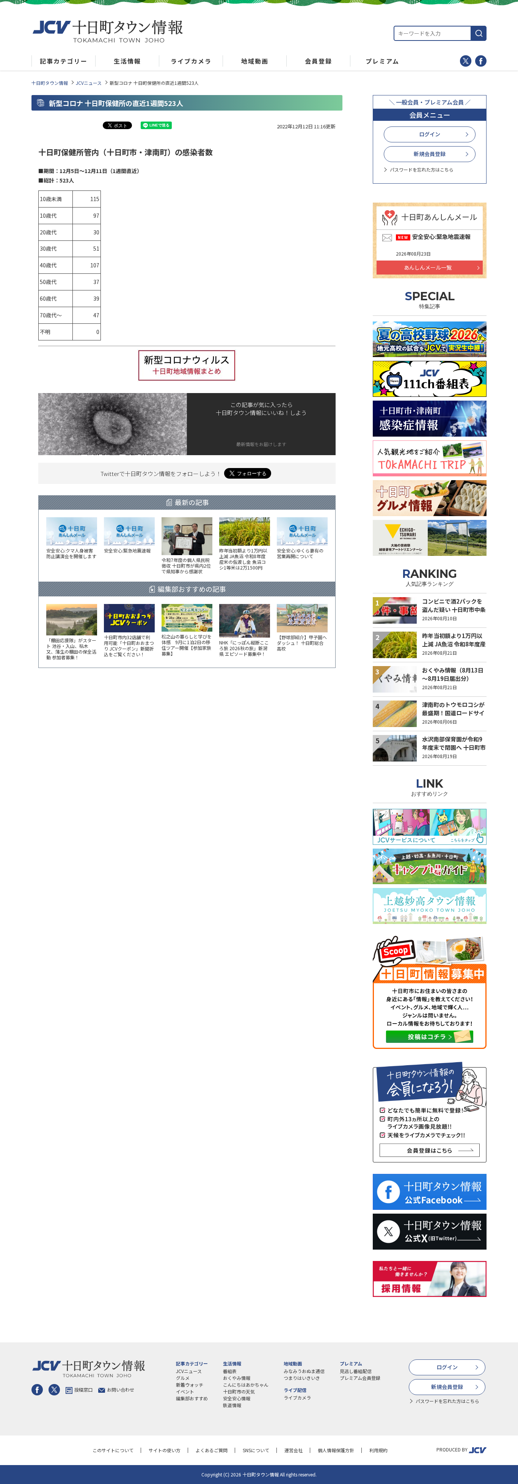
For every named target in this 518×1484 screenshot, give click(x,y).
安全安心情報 (236, 1398)
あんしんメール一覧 (428, 267)
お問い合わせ (120, 1389)
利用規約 (378, 1450)
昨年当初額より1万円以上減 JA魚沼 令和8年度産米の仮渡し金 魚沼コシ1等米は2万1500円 (454, 648)
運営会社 (293, 1450)
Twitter (465, 61)
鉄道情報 (232, 1405)
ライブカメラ (297, 1397)
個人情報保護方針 (336, 1450)
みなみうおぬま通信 (304, 1371)
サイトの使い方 (165, 1450)
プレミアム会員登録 (360, 1378)
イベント (185, 1391)
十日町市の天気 (239, 1391)
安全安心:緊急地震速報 (441, 236)
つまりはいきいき (302, 1378)
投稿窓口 (83, 1389)
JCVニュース (89, 83)
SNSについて (256, 1450)
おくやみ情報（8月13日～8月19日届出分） (452, 674)
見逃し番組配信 (356, 1371)
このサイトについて (113, 1450)
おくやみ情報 (236, 1378)
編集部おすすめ (192, 1398)
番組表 (230, 1371)
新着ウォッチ (189, 1384)
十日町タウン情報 (49, 83)
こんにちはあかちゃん (245, 1384)
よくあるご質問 (212, 1450)
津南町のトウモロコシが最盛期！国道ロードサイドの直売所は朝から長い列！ (453, 717)
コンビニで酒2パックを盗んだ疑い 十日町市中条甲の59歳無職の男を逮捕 (454, 609)
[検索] (479, 33)
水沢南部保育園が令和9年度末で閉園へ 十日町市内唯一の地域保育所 (454, 747)
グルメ (183, 1378)
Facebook (481, 61)
